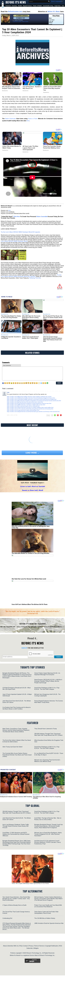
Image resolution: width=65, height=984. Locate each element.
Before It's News (16, 2)
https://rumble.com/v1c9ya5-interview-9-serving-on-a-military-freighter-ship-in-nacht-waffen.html (30, 407)
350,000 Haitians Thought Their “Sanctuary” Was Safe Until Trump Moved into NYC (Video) (48, 734)
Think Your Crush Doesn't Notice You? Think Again (30, 337)
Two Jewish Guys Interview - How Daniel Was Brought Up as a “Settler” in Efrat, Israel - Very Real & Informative (16, 898)
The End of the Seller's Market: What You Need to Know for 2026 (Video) (17, 741)
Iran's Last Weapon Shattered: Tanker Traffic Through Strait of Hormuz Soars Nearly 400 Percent (16, 826)
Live (63, 5)
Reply (48, 415)
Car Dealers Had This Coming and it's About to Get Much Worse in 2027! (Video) (17, 708)
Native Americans (10, 118)
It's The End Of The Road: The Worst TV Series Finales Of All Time (52, 317)
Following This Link (35, 278)
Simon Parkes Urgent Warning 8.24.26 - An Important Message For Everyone (47, 673)
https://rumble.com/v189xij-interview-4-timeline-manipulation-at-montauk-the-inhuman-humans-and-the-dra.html (34, 400)
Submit (58, 657)
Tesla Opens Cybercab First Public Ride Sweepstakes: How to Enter (46, 912)
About (5, 946)
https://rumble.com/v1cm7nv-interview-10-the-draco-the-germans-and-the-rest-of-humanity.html (30, 408)
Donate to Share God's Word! (32, 490)
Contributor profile (17, 21)
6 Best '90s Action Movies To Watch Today (11, 147)
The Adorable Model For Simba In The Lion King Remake (11, 316)
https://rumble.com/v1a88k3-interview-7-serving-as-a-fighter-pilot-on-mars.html (26, 404)
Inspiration (58, 5)
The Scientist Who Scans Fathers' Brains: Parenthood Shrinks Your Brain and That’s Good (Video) (17, 755)
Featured (8, 5)
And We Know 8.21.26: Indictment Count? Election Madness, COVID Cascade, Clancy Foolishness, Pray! (47, 842)
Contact (25, 946)
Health (20, 5)
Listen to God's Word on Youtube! (32, 486)
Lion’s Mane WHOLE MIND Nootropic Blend (14, 241)
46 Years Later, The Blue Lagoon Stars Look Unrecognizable (30, 148)
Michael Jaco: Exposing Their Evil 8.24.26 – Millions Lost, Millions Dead (47, 760)
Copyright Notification (51, 946)
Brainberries (5, 150)
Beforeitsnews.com (15, 12)
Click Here (16, 216)
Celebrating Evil (7, 918)
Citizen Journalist (41, 216)
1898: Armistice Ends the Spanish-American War (48, 923)
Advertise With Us (13, 946)
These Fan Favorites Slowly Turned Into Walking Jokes (52, 147)
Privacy (31, 946)
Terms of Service (39, 946)
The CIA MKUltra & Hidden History (44, 918)
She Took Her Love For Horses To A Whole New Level (29, 579)
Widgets (36, 948)
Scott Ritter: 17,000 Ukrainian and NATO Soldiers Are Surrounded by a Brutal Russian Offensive (16, 834)
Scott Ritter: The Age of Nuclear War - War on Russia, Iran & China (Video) (47, 818)
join (9, 210)
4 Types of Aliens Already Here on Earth (14, 905)
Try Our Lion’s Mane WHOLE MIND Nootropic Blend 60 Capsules (20, 232)
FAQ (20, 946)
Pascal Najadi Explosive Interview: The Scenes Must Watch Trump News (48, 701)
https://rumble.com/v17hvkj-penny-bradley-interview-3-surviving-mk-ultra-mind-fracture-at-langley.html (31, 399)
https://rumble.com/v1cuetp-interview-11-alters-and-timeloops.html (23, 410)
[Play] (32, 470)
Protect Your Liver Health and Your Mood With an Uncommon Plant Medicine (48, 905)
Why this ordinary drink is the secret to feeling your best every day (31, 527)
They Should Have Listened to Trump (45, 728)
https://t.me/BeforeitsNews (53, 627)
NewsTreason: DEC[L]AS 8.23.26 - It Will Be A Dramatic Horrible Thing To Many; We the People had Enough (48, 681)
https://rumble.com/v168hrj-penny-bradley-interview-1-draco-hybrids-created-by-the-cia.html (29, 396)
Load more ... (32, 452)
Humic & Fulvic (33, 118)
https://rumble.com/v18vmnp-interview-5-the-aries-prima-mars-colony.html (25, 402)
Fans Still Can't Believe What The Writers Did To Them (29, 604)
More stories (25, 21)
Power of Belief (37, 5)
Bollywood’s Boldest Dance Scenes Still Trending (16, 796)
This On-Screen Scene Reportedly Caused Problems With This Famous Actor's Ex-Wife (52, 339)
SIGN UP (24, 648)
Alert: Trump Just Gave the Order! (12, 747)
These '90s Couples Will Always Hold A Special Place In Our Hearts (30, 883)
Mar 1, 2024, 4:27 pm (12, 415)
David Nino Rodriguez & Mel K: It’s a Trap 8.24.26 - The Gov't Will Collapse (46, 688)
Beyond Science (27, 5)
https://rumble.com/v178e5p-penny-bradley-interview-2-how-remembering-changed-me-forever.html (31, 398)
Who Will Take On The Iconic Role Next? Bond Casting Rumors (31, 317)
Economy (14, 5)
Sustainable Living (48, 5)
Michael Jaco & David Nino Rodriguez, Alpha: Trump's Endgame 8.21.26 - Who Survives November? (48, 834)
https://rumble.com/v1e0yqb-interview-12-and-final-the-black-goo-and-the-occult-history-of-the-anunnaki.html (33, 411)
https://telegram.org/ (23, 627)
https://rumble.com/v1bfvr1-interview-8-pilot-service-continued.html (23, 406)
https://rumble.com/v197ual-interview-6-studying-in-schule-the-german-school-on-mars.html (29, 403)
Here (28, 120)
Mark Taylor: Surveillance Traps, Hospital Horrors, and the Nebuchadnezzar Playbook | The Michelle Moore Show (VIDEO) (16, 730)
